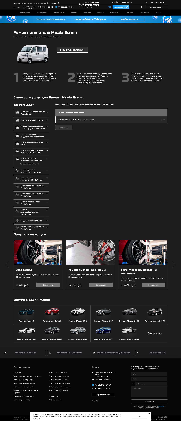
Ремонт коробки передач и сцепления (139, 271)
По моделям (41, 13)
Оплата (73, 13)
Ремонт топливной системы (59, 376)
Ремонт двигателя (55, 400)
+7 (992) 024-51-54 (103, 385)
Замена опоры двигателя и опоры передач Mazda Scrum (32, 127)
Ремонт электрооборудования (59, 383)
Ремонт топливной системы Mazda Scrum (32, 187)
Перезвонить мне (156, 7)
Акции (158, 13)
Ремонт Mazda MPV (103, 339)
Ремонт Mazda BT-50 (129, 339)
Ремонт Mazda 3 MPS (155, 321)
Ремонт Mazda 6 (26, 321)
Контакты (129, 13)
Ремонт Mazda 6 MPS (52, 339)
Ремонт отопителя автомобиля (60, 387)
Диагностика (53, 396)
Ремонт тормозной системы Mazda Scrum (32, 195)
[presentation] (7, 265)
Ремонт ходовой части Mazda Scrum (30, 203)
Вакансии (114, 13)
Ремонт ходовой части (22, 400)
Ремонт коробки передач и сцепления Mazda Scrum (31, 151)
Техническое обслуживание (23, 396)
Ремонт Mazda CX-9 (103, 321)
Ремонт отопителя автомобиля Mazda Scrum (31, 159)
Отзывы (100, 13)
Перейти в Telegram (129, 19)
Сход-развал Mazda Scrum (31, 220)
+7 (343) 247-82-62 (45, 7)
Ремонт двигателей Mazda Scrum (31, 143)
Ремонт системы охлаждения (24, 387)
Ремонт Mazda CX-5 (52, 321)
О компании (144, 13)
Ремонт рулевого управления (24, 383)
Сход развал (24, 269)
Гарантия (87, 13)
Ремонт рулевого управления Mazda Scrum (31, 171)
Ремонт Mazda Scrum (26, 37)
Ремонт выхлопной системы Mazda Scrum (32, 112)
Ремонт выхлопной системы (87, 269)
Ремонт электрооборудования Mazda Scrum (29, 212)
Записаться (64, 127)
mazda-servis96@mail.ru (122, 2)
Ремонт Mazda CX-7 (77, 321)
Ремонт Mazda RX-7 (26, 339)
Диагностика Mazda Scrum (31, 120)
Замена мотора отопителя (29, 164)
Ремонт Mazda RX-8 (77, 339)
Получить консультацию (72, 50)
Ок (139, 416)
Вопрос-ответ (58, 13)
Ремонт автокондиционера (23, 380)
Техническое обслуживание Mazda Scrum (32, 228)
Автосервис (25, 13)
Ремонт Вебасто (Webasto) (58, 390)
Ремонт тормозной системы (59, 380)
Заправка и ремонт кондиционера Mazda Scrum (32, 135)
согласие (161, 406)
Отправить (149, 401)
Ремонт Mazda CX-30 (129, 321)
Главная (16, 37)
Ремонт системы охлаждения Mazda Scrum (31, 179)
